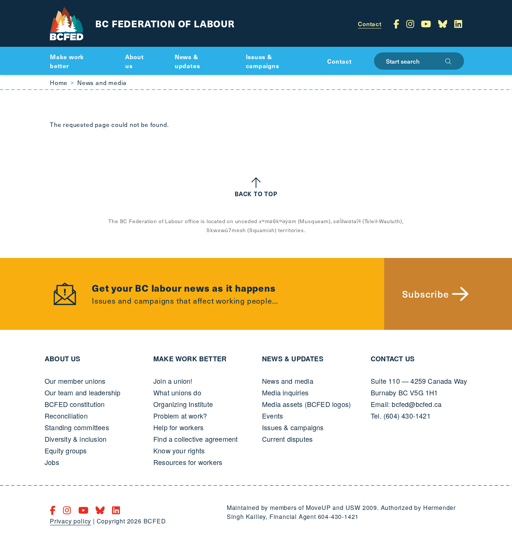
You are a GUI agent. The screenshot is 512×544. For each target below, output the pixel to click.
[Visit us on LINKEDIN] (458, 23)
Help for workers (178, 427)
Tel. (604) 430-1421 (401, 415)
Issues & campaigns (293, 427)
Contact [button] (339, 61)
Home (58, 82)
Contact (370, 23)
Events (272, 415)
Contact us (393, 359)
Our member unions (75, 381)
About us (63, 359)
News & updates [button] (187, 61)
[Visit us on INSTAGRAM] (411, 23)
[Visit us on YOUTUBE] (427, 23)
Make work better (189, 359)
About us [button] (134, 61)
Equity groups (66, 450)
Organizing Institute (183, 404)
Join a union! (173, 381)
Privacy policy (70, 521)
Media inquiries (285, 392)
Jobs (52, 462)
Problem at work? (180, 415)
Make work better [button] (67, 61)
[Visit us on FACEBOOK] (398, 23)
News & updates (292, 359)
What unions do (177, 392)
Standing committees (77, 427)
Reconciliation (66, 415)
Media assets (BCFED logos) (306, 404)
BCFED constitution (75, 404)
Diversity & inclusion (75, 439)
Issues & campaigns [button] (262, 61)
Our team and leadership (83, 392)
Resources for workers (187, 462)
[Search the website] (448, 61)
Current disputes (287, 439)
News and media (102, 82)
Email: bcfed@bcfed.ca (406, 404)
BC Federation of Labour (164, 23)
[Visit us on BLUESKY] (444, 23)
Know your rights (179, 450)
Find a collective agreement (195, 439)
